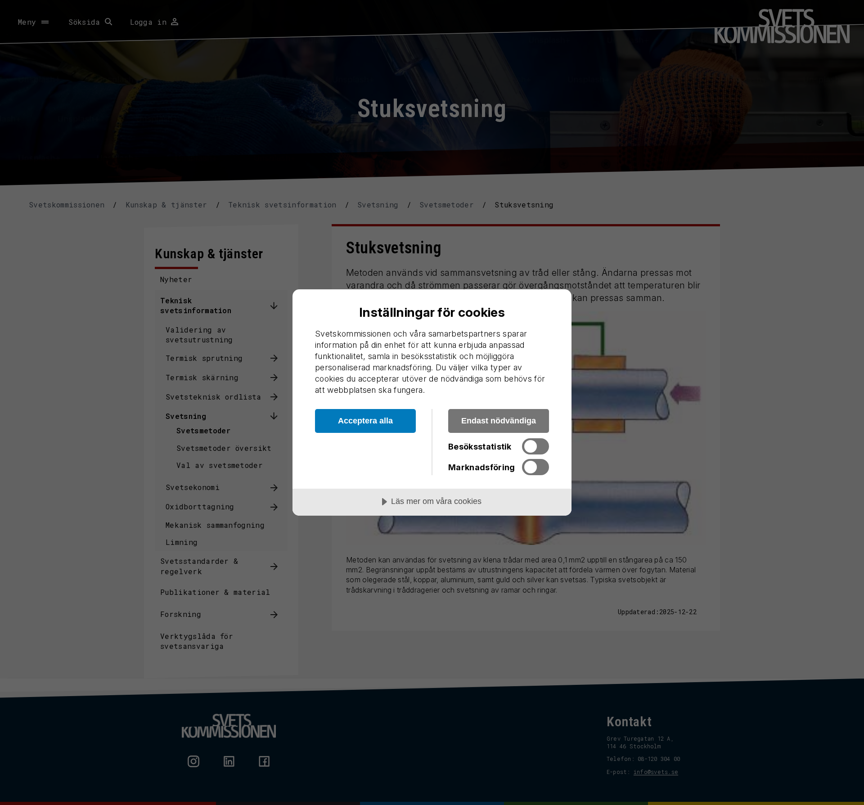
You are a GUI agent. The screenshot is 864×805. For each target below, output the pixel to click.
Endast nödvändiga (498, 420)
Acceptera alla (365, 420)
